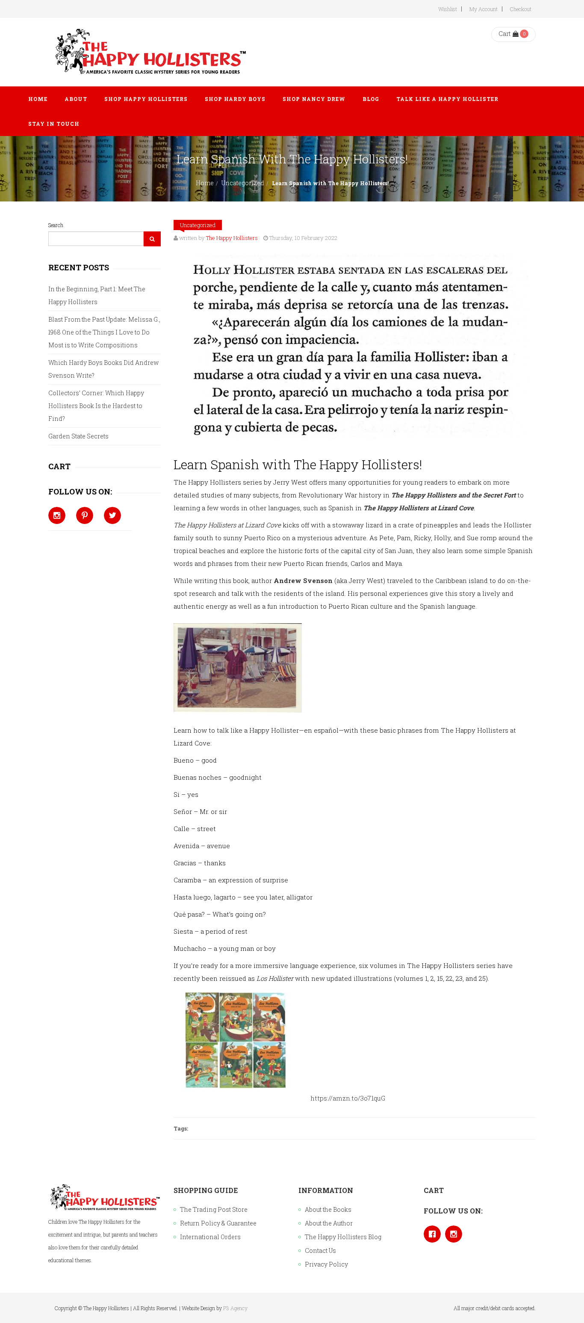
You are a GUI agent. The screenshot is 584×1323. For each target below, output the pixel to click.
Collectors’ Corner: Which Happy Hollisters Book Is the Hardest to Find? (96, 406)
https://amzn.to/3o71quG (347, 1098)
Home (205, 183)
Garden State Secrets (78, 436)
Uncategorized (242, 183)
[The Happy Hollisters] (149, 52)
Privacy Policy (326, 1264)
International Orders (210, 1237)
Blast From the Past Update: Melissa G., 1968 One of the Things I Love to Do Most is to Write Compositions (104, 332)
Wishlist (447, 9)
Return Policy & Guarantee (218, 1223)
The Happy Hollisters (232, 238)
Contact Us (320, 1250)
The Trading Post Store (214, 1209)
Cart (504, 34)
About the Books (328, 1209)
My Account (483, 9)
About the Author (329, 1223)
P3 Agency (235, 1308)
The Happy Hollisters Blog (343, 1237)
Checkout (520, 9)
